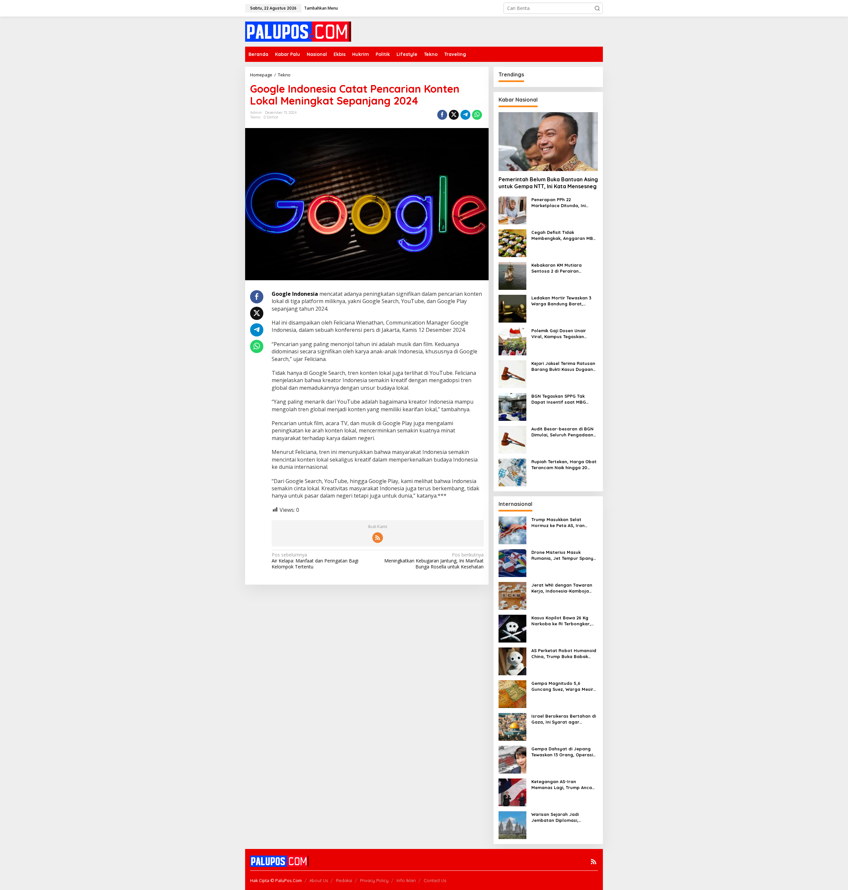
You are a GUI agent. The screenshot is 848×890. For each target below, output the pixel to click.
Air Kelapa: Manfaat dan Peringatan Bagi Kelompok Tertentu (315, 561)
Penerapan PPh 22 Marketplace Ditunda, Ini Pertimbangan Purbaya (558, 202)
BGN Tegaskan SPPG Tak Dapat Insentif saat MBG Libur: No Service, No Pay (559, 399)
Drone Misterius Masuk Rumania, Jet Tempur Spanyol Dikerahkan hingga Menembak (564, 555)
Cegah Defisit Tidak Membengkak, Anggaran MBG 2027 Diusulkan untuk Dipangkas (563, 235)
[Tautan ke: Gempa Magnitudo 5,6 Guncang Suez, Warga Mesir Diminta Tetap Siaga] (512, 693)
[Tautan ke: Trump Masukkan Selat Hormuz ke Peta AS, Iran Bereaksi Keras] (512, 530)
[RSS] (377, 537)
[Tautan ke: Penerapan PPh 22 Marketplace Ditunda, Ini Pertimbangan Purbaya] (512, 210)
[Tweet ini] (454, 115)
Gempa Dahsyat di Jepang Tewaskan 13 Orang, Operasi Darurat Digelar (562, 752)
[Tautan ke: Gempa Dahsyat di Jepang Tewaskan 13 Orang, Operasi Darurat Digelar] (512, 759)
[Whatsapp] (477, 115)
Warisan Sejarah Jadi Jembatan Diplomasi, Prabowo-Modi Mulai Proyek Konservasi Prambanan (562, 817)
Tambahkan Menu (321, 8)
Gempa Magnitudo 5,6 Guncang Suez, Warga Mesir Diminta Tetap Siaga (562, 686)
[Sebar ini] (442, 115)
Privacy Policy (374, 880)
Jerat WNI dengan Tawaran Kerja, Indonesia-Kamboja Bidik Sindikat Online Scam (561, 588)
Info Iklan (406, 880)
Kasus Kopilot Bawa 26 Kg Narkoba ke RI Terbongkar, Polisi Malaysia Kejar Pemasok (564, 621)
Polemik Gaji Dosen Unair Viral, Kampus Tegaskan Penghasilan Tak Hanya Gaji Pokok (562, 333)
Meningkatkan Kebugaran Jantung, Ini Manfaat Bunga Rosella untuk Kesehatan (433, 561)
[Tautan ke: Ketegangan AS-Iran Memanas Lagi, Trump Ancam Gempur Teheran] (512, 792)
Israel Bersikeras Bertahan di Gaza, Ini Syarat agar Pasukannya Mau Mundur (563, 719)
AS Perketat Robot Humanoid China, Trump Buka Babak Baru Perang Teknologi (563, 653)
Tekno (255, 117)
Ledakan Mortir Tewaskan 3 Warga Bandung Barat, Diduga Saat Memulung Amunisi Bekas (561, 301)
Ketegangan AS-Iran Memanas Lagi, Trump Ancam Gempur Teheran (563, 784)
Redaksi (344, 880)
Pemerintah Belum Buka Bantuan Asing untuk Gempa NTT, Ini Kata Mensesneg (548, 183)
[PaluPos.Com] (298, 31)
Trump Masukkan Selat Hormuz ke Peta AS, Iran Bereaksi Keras (558, 522)
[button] (597, 8)
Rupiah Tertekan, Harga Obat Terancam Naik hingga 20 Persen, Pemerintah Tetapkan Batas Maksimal (564, 464)
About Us (318, 880)
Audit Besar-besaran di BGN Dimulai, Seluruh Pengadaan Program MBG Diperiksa (562, 432)
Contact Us (435, 880)
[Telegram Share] (465, 115)
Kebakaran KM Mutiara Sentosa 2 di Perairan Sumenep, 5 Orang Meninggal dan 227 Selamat (563, 268)
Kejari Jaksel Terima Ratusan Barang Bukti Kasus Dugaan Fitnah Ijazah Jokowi (563, 366)
